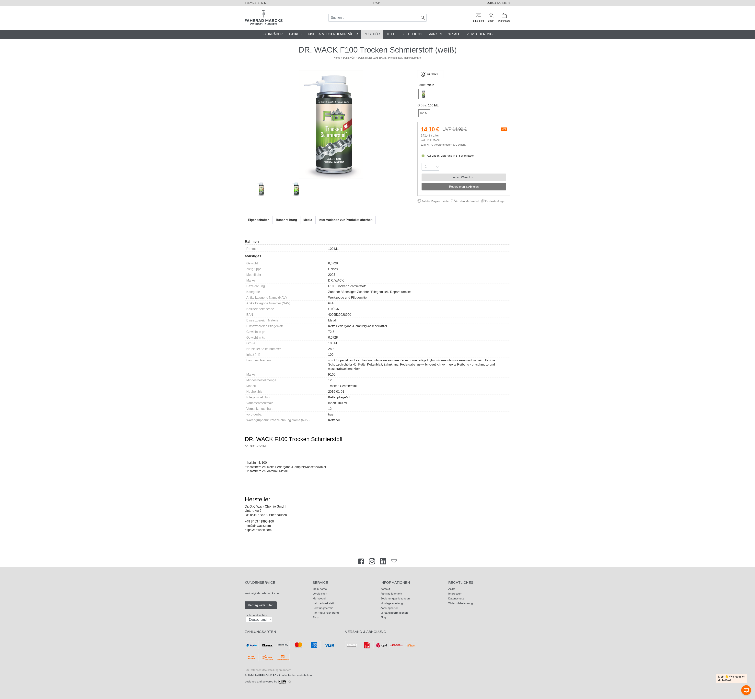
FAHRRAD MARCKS (267, 675)
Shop (316, 617)
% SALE (454, 34)
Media (307, 220)
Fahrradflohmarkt (391, 593)
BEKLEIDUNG (411, 34)
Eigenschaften (259, 220)
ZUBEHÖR (372, 34)
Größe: (422, 105)
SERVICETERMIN (255, 2)
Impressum (455, 593)
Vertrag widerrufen (260, 605)
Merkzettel (319, 598)
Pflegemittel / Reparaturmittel (404, 57)
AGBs (451, 588)
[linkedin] (383, 562)
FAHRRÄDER (273, 34)
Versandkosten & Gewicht (450, 144)
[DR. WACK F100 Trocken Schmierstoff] (331, 124)
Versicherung (480, 34)
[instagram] (372, 562)
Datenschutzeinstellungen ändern (270, 669)
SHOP (376, 2)
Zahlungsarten (389, 607)
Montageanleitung (391, 603)
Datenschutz (456, 598)
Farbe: (421, 85)
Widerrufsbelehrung (460, 603)
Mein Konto (320, 588)
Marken (435, 34)
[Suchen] (423, 17)
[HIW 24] (282, 681)
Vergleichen (320, 593)
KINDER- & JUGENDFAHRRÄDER (333, 34)
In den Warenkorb (463, 177)
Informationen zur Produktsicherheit (345, 220)
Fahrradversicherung (326, 612)
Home (337, 57)
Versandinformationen (394, 612)
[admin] (290, 682)
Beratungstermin (323, 607)
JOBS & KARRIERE (498, 2)
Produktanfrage (494, 201)
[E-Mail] (394, 562)
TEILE (390, 34)
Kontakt (385, 588)
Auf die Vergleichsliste (435, 201)
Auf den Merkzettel (467, 201)
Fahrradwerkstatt (323, 603)
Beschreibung (286, 220)
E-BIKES (295, 34)
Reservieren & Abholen (464, 186)
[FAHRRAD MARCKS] (264, 17)
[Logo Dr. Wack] (430, 74)
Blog (383, 617)
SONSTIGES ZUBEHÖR (371, 57)
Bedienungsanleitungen (395, 598)
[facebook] (361, 562)
